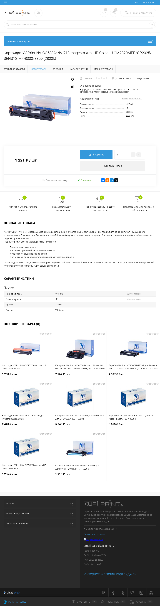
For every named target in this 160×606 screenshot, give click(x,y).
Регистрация (148, 2)
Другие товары (134, 294)
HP (127, 108)
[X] (116, 180)
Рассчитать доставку (56, 180)
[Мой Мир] (112, 180)
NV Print (129, 104)
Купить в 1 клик (112, 165)
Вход (137, 2)
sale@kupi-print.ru (103, 545)
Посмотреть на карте (94, 534)
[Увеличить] (40, 108)
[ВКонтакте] (103, 180)
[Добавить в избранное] (72, 79)
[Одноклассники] (107, 180)
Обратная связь (17, 602)
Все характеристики (132, 98)
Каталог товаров (19, 41)
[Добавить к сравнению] (72, 86)
